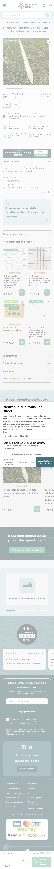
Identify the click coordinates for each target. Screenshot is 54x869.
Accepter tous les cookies (45, 462)
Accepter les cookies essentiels (9, 462)
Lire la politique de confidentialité (15, 436)
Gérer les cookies (27, 462)
